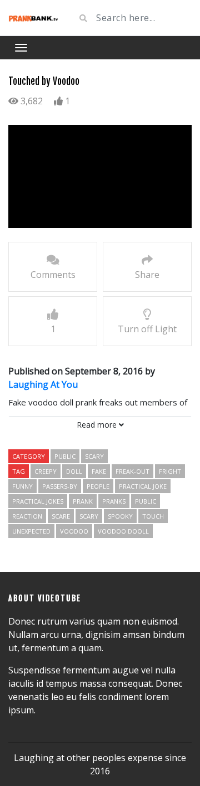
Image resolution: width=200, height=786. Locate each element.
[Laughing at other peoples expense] (33, 17)
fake (99, 471)
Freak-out (132, 471)
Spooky (120, 516)
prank (83, 501)
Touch (153, 516)
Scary (94, 456)
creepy (45, 471)
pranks (114, 501)
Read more (98, 424)
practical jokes (37, 501)
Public (65, 456)
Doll (74, 471)
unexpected (31, 531)
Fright (170, 471)
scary (88, 516)
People (98, 486)
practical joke (143, 486)
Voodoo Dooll (123, 531)
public (145, 501)
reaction (27, 516)
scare (61, 516)
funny (22, 486)
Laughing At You (43, 384)
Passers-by (59, 486)
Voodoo (74, 531)
